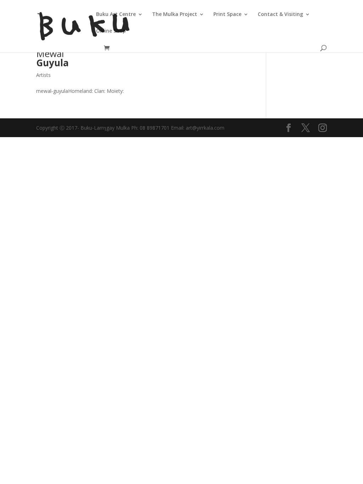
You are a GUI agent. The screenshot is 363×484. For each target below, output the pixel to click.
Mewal (52, 58)
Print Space (227, 14)
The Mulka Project (174, 14)
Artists (43, 75)
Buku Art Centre (116, 14)
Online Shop (111, 31)
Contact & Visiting (280, 14)
